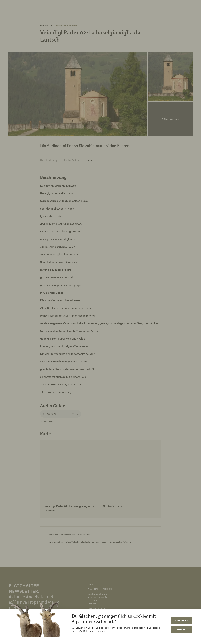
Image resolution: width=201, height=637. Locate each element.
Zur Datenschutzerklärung (92, 631)
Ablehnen (181, 629)
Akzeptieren (181, 620)
